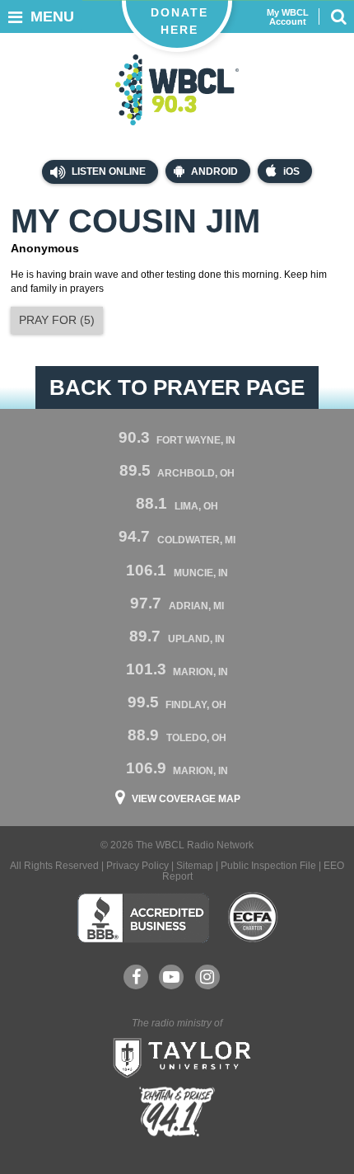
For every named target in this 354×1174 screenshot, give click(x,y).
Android (214, 171)
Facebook (135, 977)
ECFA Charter (253, 917)
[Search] (338, 16)
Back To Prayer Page (177, 387)
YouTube (171, 977)
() (57, 319)
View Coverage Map (186, 799)
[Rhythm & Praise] (177, 1112)
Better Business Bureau (143, 917)
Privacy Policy (137, 865)
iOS (291, 171)
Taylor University (177, 1056)
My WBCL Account (288, 17)
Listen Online (107, 171)
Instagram (207, 977)
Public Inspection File (268, 865)
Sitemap (194, 865)
